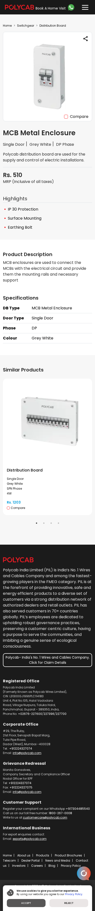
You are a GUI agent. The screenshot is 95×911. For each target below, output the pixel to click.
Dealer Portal (30, 860)
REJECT (69, 903)
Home (7, 25)
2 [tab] (43, 523)
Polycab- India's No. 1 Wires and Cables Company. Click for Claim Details (48, 660)
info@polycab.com (27, 753)
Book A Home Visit (51, 8)
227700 (61, 714)
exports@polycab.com (30, 839)
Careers (37, 866)
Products (42, 855)
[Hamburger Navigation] (84, 6)
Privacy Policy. (74, 894)
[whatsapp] (72, 7)
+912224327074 (20, 748)
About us (23, 855)
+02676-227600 (30, 714)
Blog (51, 866)
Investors (19, 866)
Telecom (9, 860)
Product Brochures (68, 855)
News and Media (57, 860)
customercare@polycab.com (45, 817)
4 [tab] (58, 523)
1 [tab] (36, 523)
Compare (79, 116)
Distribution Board (52, 25)
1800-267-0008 (60, 813)
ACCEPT (26, 903)
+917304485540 (78, 809)
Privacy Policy (71, 866)
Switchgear (25, 25)
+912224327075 (21, 787)
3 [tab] (51, 523)
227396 (49, 714)
